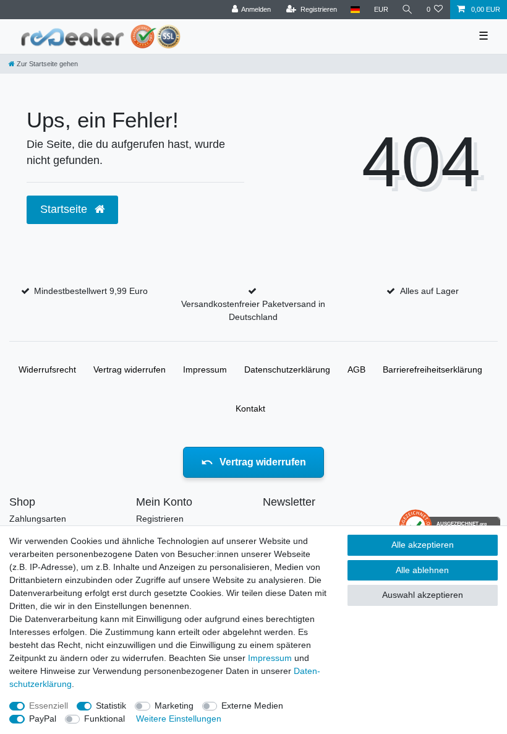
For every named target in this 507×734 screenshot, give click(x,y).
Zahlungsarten (37, 519)
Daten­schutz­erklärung (287, 369)
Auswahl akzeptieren (422, 595)
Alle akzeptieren (422, 545)
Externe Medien (252, 705)
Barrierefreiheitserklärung (432, 369)
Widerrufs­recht (47, 369)
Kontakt (250, 408)
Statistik (111, 705)
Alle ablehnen (422, 570)
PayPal (42, 718)
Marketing (174, 705)
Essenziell (48, 705)
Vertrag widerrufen (129, 369)
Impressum (205, 369)
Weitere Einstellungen (178, 718)
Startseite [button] (65, 209)
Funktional (104, 718)
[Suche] (407, 9)
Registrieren (160, 519)
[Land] (355, 9)
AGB (356, 369)
